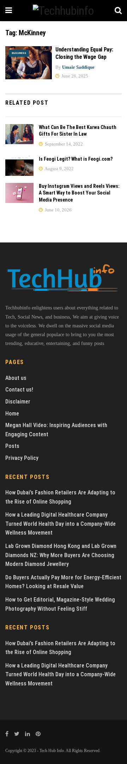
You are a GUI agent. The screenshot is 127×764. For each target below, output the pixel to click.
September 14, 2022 (63, 144)
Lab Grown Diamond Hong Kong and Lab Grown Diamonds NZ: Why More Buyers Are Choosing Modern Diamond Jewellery (60, 555)
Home (12, 413)
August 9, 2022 (59, 168)
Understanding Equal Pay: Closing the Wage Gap (84, 53)
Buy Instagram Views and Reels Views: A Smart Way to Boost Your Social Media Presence (79, 193)
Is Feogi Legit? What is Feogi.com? (76, 159)
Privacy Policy (21, 458)
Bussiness (19, 53)
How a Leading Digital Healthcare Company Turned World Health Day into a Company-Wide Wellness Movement (60, 523)
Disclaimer (17, 401)
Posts (12, 446)
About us (15, 378)
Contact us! (19, 389)
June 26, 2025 (74, 76)
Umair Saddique (78, 67)
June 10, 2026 (58, 209)
